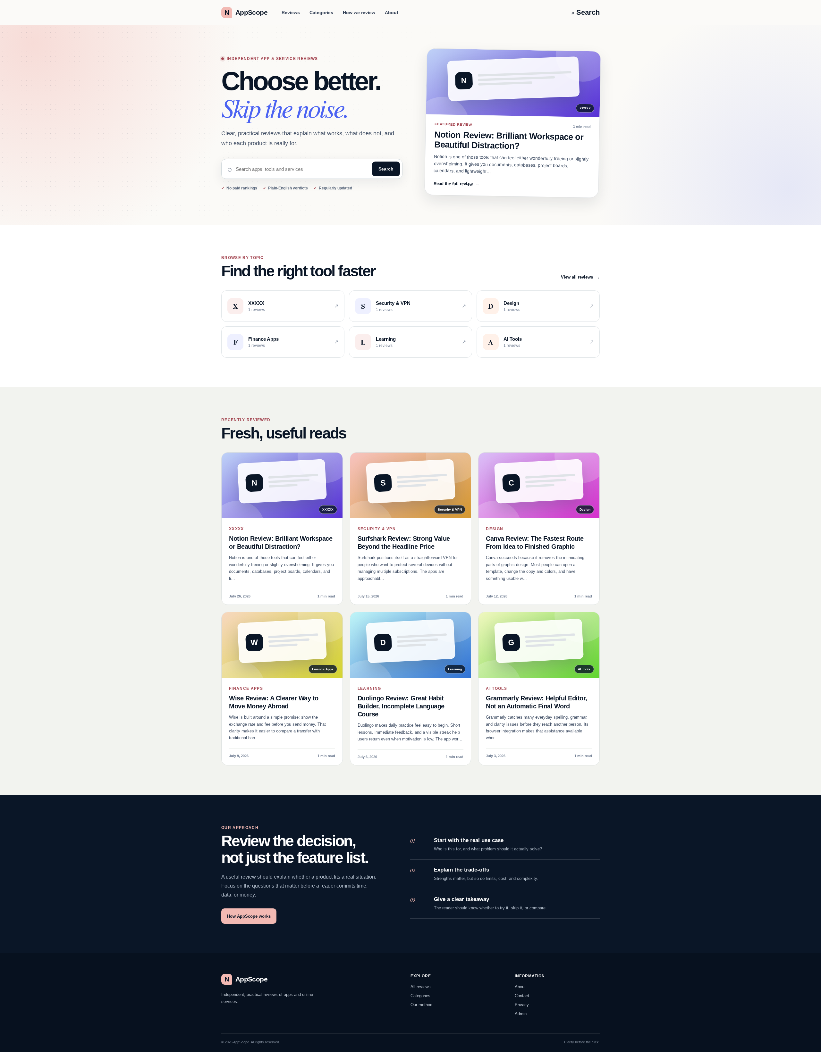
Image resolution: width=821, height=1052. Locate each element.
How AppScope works (249, 916)
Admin (521, 1013)
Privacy (522, 1004)
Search (386, 168)
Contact (522, 995)
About (391, 12)
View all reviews (580, 277)
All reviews (420, 986)
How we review (359, 12)
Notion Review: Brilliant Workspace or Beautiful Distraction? (509, 140)
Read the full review (456, 183)
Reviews (291, 12)
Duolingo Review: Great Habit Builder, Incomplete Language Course (401, 706)
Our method (421, 1004)
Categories (321, 12)
